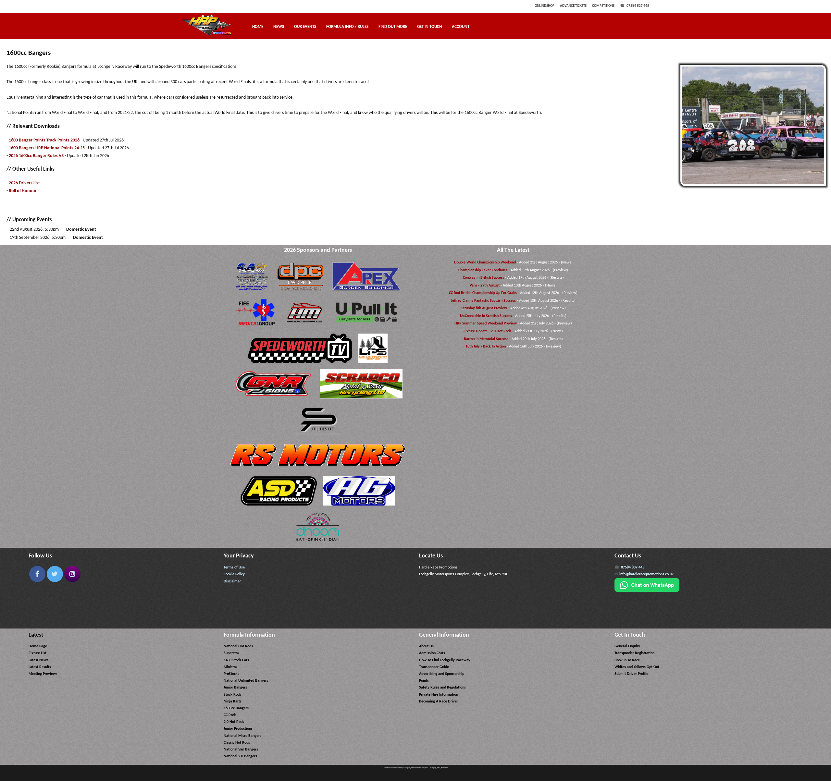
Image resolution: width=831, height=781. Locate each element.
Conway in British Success (483, 278)
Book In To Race (627, 660)
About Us (426, 646)
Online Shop (544, 6)
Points (424, 681)
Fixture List (37, 653)
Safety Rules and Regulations (442, 687)
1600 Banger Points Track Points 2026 (44, 140)
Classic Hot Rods (237, 743)
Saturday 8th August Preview (484, 308)
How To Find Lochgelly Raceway (444, 660)
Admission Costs (432, 653)
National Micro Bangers (242, 736)
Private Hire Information (438, 695)
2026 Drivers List (24, 183)
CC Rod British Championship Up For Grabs (483, 293)
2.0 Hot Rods (234, 722)
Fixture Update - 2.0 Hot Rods (487, 331)
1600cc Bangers (236, 708)
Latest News (38, 660)
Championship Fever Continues (482, 270)
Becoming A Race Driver (438, 701)
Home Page (38, 646)
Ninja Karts (233, 701)
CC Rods (230, 715)
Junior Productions (238, 729)
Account (460, 27)
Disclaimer (232, 581)
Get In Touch (429, 27)
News (278, 27)
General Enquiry (627, 646)
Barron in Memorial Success (486, 339)
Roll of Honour (23, 191)
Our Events (305, 27)
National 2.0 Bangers (240, 756)
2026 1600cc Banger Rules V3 (36, 155)
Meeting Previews (43, 674)
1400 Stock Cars (236, 660)
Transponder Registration (634, 653)
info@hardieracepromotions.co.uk (646, 574)
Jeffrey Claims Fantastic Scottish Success (483, 301)
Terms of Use (234, 567)
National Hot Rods (238, 646)
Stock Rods (232, 695)
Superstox (232, 653)
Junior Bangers (235, 687)
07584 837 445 (637, 6)
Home (257, 27)
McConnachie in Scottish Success (486, 316)
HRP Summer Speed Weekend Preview (485, 323)
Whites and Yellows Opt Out (636, 667)
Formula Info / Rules (347, 27)
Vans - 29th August (485, 285)
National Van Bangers (241, 749)
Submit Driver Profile (631, 674)
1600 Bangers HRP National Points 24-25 (47, 148)
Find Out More (392, 27)
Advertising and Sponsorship (441, 674)
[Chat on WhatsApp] (646, 591)
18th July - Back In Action (485, 346)
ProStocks (231, 674)
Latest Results (40, 667)
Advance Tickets (573, 6)
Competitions (603, 6)
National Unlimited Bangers (246, 681)
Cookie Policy (234, 574)
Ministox (231, 667)
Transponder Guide (434, 667)
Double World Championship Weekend (485, 262)
